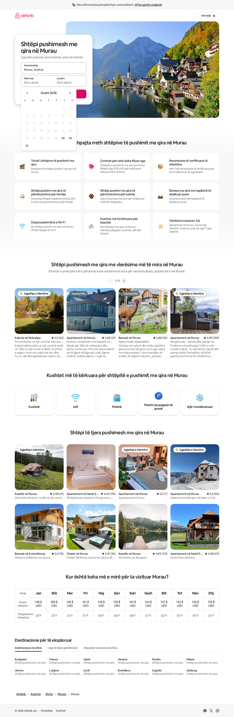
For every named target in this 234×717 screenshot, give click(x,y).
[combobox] (53, 69)
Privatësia (47, 710)
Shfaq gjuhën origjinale (148, 4)
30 (70, 138)
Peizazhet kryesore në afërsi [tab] (100, 648)
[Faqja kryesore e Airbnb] (24, 15)
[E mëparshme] (110, 281)
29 (63, 138)
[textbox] (37, 82)
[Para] (124, 281)
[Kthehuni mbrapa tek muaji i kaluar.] (27, 93)
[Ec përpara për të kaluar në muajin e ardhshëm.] (70, 93)
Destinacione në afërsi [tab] (28, 648)
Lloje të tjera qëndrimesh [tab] (63, 648)
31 (27, 145)
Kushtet (61, 710)
